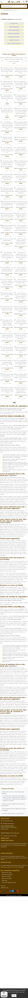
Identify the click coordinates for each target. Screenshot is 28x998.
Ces (7, 102)
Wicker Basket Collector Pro (20, 327)
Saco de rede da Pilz (21, 87)
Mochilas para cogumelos (14, 33)
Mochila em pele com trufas (7, 232)
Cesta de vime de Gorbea (21, 285)
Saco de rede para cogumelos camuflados (10, 166)
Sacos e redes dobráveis (14, 30)
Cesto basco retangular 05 (7, 367)
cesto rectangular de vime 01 (7, 286)
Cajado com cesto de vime (21, 395)
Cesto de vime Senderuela (7, 75)
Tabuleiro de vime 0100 (7, 141)
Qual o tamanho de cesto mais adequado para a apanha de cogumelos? (13, 809)
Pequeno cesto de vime (7, 327)
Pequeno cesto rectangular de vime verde (10, 273)
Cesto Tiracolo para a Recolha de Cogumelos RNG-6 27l (14, 379)
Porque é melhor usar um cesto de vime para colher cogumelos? (12, 792)
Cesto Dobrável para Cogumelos (8, 131)
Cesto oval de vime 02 (21, 207)
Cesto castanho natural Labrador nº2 (9, 181)
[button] (26, 60)
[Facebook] (10, 891)
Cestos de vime (14, 23)
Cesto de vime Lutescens (7, 242)
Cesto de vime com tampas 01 (8, 298)
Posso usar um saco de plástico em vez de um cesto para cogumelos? (13, 804)
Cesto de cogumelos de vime (21, 219)
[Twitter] (13, 891)
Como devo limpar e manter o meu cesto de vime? (13, 813)
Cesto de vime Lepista (7, 312)
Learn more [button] (22, 992)
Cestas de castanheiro (14, 26)
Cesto (7, 115)
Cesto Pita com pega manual (14, 61)
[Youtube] (18, 891)
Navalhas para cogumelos (14, 36)
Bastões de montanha (14, 40)
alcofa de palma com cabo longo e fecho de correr (12, 88)
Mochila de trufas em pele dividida (9, 207)
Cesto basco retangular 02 (7, 354)
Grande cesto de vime (21, 195)
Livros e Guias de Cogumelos (14, 43)
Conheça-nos (5, 838)
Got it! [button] (14, 995)
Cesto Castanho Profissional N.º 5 (8, 154)
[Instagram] (15, 891)
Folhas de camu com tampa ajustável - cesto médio (13, 395)
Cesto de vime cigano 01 (7, 340)
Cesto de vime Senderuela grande (8, 195)
